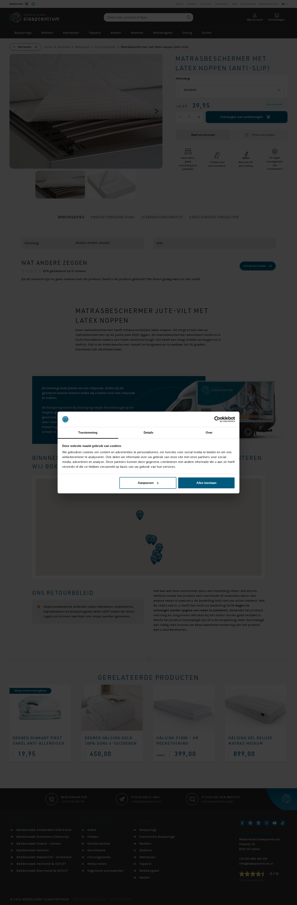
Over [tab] (209, 432)
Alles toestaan (206, 483)
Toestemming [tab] (87, 432)
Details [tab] (149, 432)
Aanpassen (146, 483)
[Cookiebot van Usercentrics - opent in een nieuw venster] (217, 419)
